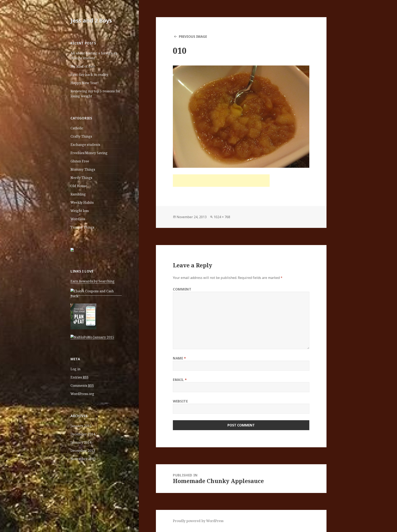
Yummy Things (82, 227)
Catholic (77, 128)
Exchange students (85, 144)
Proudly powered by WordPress (198, 521)
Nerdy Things (81, 177)
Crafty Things (81, 136)
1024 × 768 (222, 217)
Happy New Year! (85, 83)
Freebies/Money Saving (89, 153)
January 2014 (81, 442)
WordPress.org (82, 394)
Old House (79, 186)
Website (180, 401)
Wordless (78, 219)
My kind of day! (83, 66)
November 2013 (83, 459)
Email (180, 379)
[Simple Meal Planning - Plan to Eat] (83, 316)
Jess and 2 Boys (91, 20)
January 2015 (81, 426)
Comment (182, 289)
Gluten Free (80, 161)
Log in (75, 369)
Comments (82, 385)
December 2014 (83, 434)
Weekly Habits (82, 202)
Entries (79, 377)
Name (179, 358)
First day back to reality (89, 74)
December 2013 (83, 450)
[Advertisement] (221, 180)
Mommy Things (83, 169)
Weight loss (80, 210)
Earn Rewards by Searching (93, 281)
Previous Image (193, 36)
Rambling (78, 194)
